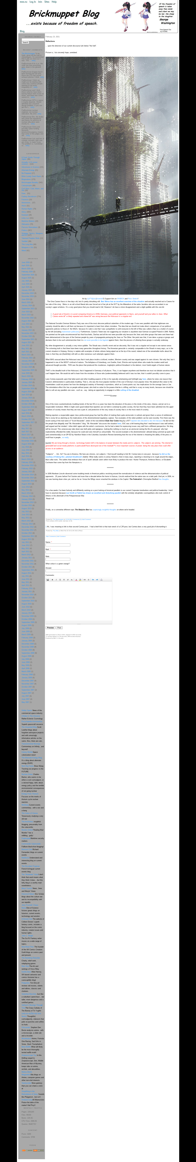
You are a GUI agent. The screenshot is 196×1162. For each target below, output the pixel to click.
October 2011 (27, 567)
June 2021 (26, 345)
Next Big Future (28, 766)
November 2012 (28, 530)
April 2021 (25, 352)
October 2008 (27, 650)
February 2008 (27, 675)
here (144, 379)
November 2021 (28, 333)
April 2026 (25, 265)
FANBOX (120, 299)
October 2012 (27, 533)
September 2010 (28, 601)
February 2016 (27, 462)
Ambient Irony (27, 1100)
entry (34, 61)
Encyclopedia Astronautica (32, 721)
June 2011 (25, 579)
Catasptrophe (27, 186)
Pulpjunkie (26, 983)
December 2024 (28, 293)
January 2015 (27, 472)
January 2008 (27, 678)
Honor (24, 206)
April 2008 (25, 668)
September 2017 (28, 422)
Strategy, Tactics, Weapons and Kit (32, 234)
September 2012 (28, 536)
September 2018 (28, 407)
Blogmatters (26, 179)
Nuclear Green (27, 774)
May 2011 (25, 582)
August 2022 (26, 321)
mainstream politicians (70, 332)
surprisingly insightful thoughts (104, 510)
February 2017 (27, 438)
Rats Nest (25, 966)
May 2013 (25, 518)
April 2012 (25, 552)
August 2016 (26, 444)
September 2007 (28, 690)
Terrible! (25, 241)
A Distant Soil (27, 919)
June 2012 (26, 545)
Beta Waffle (26, 1047)
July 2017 (25, 425)
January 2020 (27, 382)
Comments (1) (77, 519)
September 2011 (28, 570)
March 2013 (26, 521)
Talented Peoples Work (30, 238)
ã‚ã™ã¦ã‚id (91, 299)
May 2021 (25, 349)
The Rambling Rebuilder (31, 958)
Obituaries (25, 224)
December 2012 (28, 527)
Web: (48, 556)
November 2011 (28, 564)
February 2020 (27, 379)
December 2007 (28, 681)
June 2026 (26, 262)
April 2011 (25, 585)
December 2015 (28, 465)
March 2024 (26, 302)
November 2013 (28, 502)
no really (65, 437)
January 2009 (27, 641)
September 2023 (28, 309)
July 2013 (25, 512)
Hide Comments (51, 536)
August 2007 (26, 693)
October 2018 (27, 404)
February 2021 (27, 358)
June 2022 (26, 324)
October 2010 (27, 598)
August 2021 (26, 342)
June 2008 (26, 662)
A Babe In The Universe (31, 716)
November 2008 (28, 647)
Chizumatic (26, 1027)
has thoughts (164, 479)
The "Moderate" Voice (30, 874)
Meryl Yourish (27, 888)
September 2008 (28, 653)
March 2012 (26, 555)
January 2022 (27, 330)
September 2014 (28, 481)
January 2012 (27, 558)
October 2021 (27, 336)
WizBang (25, 805)
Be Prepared (26, 173)
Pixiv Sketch (133, 299)
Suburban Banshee (29, 994)
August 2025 (26, 278)
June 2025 (26, 284)
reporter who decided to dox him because (147, 421)
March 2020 (26, 376)
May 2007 (25, 702)
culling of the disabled (129, 390)
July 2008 (25, 659)
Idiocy (24, 212)
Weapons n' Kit (27, 247)
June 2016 (26, 450)
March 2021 (26, 355)
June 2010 (26, 607)
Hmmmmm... (27, 203)
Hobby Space (27, 710)
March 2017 (26, 435)
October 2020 (27, 367)
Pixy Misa (56, 530)
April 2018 (25, 413)
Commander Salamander (31, 844)
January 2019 (27, 398)
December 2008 (28, 644)
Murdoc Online (27, 830)
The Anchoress (27, 822)
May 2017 (25, 428)
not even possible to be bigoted (96, 340)
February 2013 (27, 524)
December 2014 (28, 475)
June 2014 (26, 487)
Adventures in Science (30, 167)
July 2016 (25, 447)
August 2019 (26, 392)
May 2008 (25, 665)
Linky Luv (25, 218)
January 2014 (27, 499)
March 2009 (26, 635)
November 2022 (28, 318)
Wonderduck (26, 1039)
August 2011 (26, 573)
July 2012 (25, 542)
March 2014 (26, 493)
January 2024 (27, 305)
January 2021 (27, 361)
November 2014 (28, 478)
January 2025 (27, 290)
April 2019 (25, 395)
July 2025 (25, 281)
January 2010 (27, 613)
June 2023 (26, 312)
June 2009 (26, 631)
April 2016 (25, 456)
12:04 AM (68, 519)
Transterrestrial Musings (31, 744)
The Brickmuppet (58, 519)
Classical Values (28, 894)
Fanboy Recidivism (29, 196)
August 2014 (26, 484)
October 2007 (27, 687)
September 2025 (28, 275)
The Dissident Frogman (31, 866)
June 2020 (26, 373)
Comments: (50, 575)
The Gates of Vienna (30, 813)
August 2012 (26, 539)
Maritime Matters (28, 221)
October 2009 (27, 619)
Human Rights (27, 209)
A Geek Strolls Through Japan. (31, 158)
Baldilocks (26, 858)
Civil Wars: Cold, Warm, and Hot (32, 189)
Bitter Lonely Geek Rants (31, 176)
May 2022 (25, 327)
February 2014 (27, 496)
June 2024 (26, 299)
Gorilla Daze (26, 972)
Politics (24, 230)
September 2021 (28, 339)
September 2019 (28, 389)
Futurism (25, 200)
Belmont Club (27, 849)
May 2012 (25, 548)
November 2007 (28, 684)
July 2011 (25, 576)
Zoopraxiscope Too (29, 1055)
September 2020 (28, 370)
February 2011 (27, 588)
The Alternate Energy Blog (32, 758)
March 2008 (26, 671)
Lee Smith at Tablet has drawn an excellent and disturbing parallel (93, 493)
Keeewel (25, 215)
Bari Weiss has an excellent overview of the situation (123, 301)
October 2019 (27, 385)
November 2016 (28, 441)
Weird (24, 251)
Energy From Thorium (30, 794)
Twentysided (26, 1083)
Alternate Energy (28, 170)
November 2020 (28, 364)
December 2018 (28, 401)
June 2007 (26, 699)
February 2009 (27, 638)
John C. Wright (27, 936)
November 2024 (28, 296)
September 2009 (28, 622)
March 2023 (26, 315)
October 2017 (27, 419)
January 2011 (27, 591)
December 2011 (28, 561)
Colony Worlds (27, 752)
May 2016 (25, 453)
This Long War (27, 244)
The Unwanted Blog (29, 727)
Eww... (24, 193)
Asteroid (99, 299)
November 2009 (28, 616)
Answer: (49, 568)
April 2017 (25, 432)
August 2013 (26, 508)
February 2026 (27, 272)
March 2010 (26, 610)
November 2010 (28, 595)
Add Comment (86, 519)
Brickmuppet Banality (30, 182)
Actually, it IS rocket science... (29, 163)
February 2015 (27, 468)
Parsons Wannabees (30, 227)
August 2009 (26, 625)
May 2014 (25, 490)
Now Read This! (28, 947)
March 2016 (26, 459)
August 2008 (26, 656)
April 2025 (25, 287)
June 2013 (26, 515)
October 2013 (27, 505)
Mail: (48, 549)
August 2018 (26, 410)
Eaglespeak (26, 838)
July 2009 (25, 628)
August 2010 (26, 604)
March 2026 (26, 269)
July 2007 (25, 696)
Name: (49, 542)
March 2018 (26, 416)
